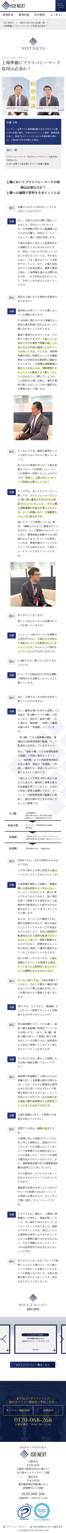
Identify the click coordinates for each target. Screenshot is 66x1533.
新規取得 (8, 14)
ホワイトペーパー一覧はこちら (32, 1365)
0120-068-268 (33, 1420)
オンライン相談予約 (18, 1410)
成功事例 (39, 14)
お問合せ (48, 1410)
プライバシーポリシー (16, 1526)
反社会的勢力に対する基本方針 (47, 1526)
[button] (61, 1339)
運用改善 (23, 14)
